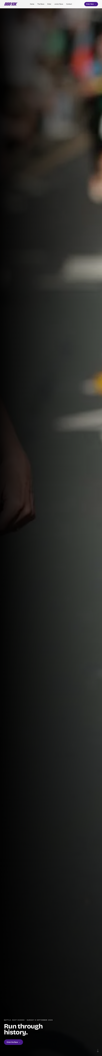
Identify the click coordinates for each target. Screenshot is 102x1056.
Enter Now (91, 4)
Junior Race (58, 4)
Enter (49, 4)
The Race (40, 4)
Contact (69, 4)
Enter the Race (13, 1042)
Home (32, 4)
